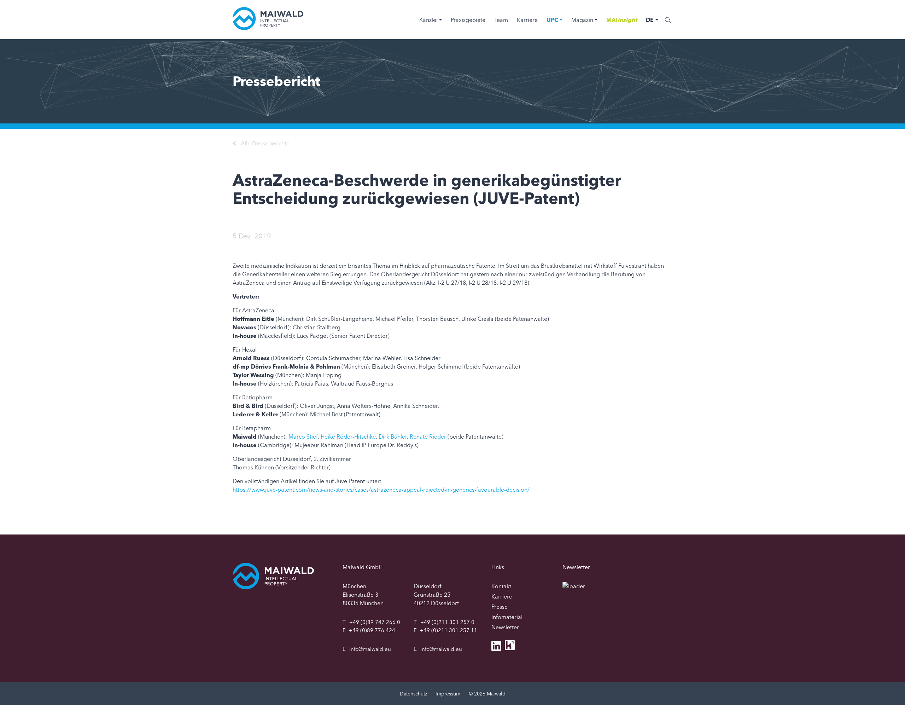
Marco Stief (303, 436)
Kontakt (501, 586)
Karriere (527, 20)
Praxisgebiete (468, 20)
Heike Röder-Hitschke (348, 436)
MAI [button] (621, 20)
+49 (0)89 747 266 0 (374, 622)
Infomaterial (506, 616)
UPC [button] (552, 20)
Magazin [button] (582, 20)
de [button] (650, 20)
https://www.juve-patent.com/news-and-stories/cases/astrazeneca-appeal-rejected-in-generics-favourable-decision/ (381, 489)
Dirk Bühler (393, 436)
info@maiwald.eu (370, 649)
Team (501, 20)
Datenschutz (413, 693)
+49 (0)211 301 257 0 (447, 622)
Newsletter (505, 627)
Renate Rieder (428, 436)
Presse (499, 606)
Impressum (448, 693)
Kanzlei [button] (428, 20)
